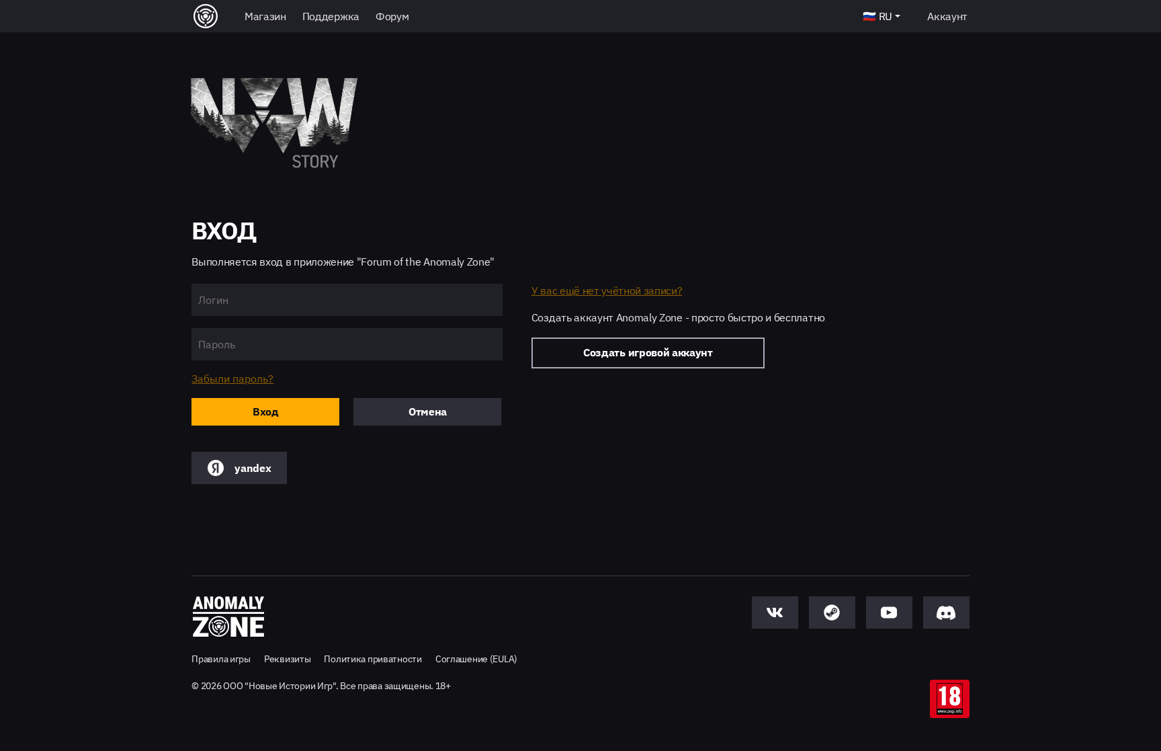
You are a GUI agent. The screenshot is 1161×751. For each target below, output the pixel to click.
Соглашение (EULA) (476, 659)
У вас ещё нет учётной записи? (607, 290)
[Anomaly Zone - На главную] (228, 617)
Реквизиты (287, 659)
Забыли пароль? (232, 378)
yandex (252, 468)
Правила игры (221, 659)
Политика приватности (372, 659)
